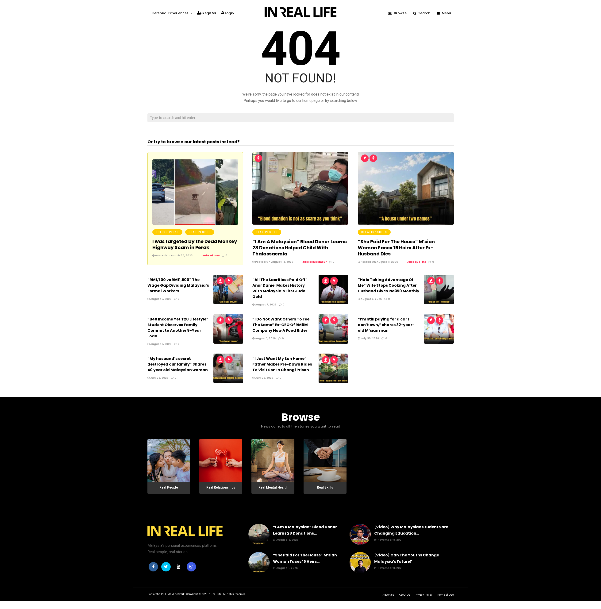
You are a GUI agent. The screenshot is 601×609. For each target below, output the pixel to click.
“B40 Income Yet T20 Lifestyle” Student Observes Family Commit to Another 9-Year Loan (177, 327)
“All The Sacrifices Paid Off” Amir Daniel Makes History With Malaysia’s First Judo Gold (280, 288)
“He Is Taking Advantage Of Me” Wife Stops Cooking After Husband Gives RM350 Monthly (388, 285)
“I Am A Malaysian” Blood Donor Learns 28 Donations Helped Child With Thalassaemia (299, 247)
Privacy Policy (423, 594)
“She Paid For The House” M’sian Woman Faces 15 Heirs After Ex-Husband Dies (396, 247)
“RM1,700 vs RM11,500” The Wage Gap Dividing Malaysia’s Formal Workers (178, 285)
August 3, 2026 (160, 344)
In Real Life (215, 594)
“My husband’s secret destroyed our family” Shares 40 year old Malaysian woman (177, 364)
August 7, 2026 (265, 304)
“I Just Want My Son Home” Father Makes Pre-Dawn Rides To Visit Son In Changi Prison (282, 364)
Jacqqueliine (417, 262)
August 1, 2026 (265, 338)
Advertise (388, 594)
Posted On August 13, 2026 (273, 262)
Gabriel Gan (211, 255)
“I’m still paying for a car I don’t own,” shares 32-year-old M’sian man (386, 324)
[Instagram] (191, 566)
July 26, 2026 (263, 378)
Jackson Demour (314, 262)
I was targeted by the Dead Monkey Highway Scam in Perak (194, 244)
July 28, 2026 (159, 378)
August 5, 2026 (371, 299)
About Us (404, 594)
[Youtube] (178, 566)
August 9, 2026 (160, 299)
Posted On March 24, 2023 (173, 255)
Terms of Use (445, 594)
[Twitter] (166, 566)
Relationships (374, 232)
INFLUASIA (167, 594)
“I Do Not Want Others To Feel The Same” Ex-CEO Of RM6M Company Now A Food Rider (281, 324)
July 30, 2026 (369, 338)
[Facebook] (153, 566)
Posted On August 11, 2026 (379, 262)
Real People (200, 232)
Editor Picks (167, 232)
